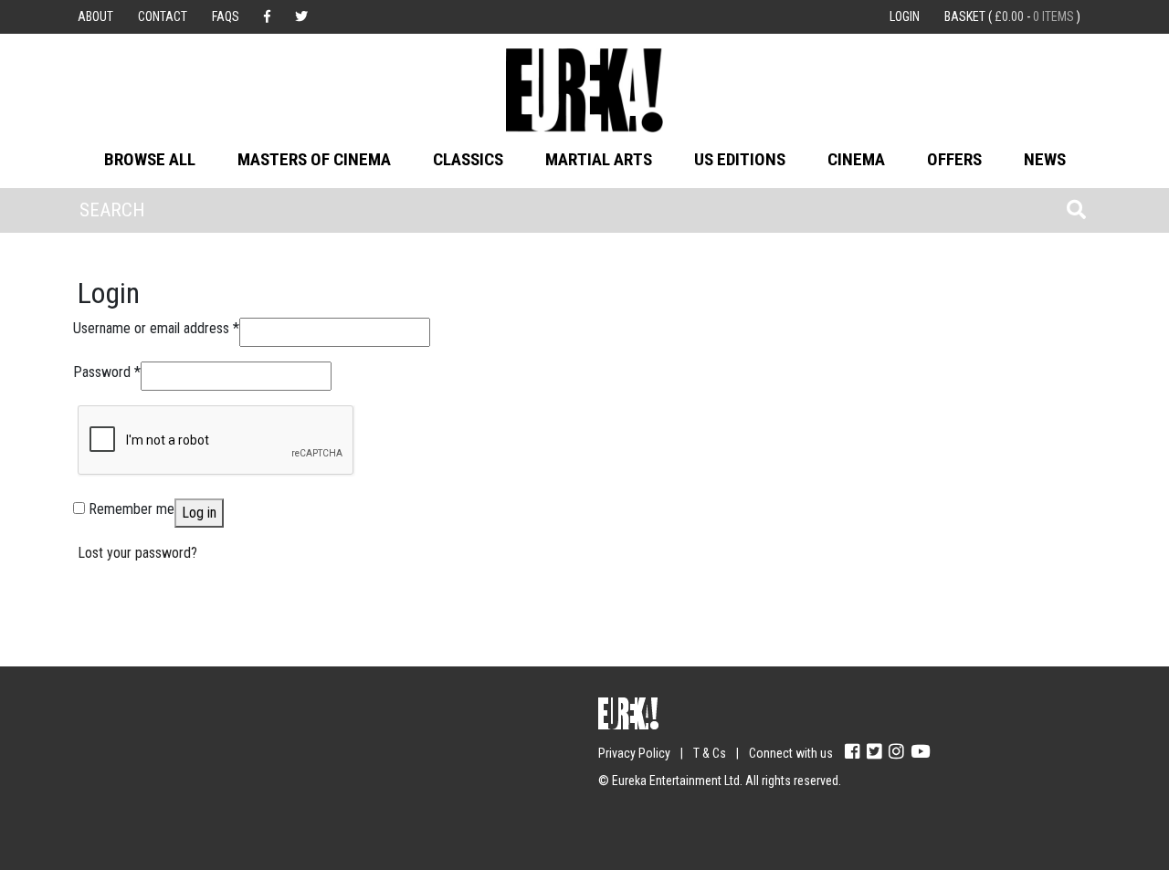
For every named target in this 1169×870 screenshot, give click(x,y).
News (1045, 159)
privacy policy (237, 816)
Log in (199, 512)
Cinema (856, 159)
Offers (954, 159)
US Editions (739, 159)
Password (107, 371)
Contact (162, 16)
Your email (109, 745)
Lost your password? (137, 552)
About (95, 16)
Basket (1012, 16)
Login (905, 16)
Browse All (149, 159)
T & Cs (709, 753)
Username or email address (156, 328)
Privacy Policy (634, 753)
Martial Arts (598, 159)
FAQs (225, 16)
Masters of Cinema (314, 159)
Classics (468, 159)
